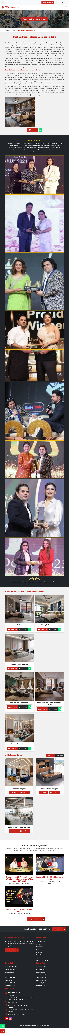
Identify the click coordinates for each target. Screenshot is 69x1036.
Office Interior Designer (49, 789)
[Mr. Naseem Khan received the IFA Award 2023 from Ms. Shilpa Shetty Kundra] (34, 459)
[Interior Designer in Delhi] (19, 772)
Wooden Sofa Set (10, 978)
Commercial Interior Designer (19, 827)
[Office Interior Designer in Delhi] (50, 772)
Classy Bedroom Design (49, 625)
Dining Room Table (41, 967)
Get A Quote (13, 629)
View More (11, 950)
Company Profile (40, 941)
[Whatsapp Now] (40, 130)
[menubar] (66, 7)
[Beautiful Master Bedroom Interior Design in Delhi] (49, 686)
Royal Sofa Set (9, 975)
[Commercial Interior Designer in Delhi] (19, 811)
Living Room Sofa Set (11, 967)
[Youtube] (6, 1018)
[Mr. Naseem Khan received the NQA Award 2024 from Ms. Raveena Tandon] (34, 508)
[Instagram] (10, 1018)
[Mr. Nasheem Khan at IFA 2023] (34, 557)
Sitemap (38, 957)
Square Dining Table (41, 978)
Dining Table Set (40, 969)
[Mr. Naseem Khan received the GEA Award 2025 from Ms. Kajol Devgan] (34, 330)
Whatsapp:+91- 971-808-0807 (17, 1005)
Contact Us (39, 952)
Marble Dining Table (41, 980)
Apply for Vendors (48, 2)
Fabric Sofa (8, 980)
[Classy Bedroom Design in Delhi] (49, 609)
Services (13, 30)
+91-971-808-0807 (14, 1002)
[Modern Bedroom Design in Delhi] (19, 648)
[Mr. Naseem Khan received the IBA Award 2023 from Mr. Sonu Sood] (34, 223)
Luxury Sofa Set (9, 972)
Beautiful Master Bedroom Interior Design (49, 704)
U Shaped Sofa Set (10, 983)
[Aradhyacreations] (2, 2)
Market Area (39, 955)
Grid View (51, 755)
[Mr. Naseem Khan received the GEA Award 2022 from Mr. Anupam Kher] (34, 365)
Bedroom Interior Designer (19, 703)
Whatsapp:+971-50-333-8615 (17, 1014)
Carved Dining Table (41, 983)
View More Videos (34, 919)
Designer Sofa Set (10, 986)
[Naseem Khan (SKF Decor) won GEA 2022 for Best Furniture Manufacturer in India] (19, 896)
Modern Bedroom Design (19, 664)
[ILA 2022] (34, 411)
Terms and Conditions (42, 960)
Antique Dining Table (41, 975)
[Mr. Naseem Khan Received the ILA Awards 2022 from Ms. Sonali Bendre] (34, 281)
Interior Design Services (19, 744)
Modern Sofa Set (10, 969)
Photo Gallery (39, 947)
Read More (13, 792)
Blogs (37, 949)
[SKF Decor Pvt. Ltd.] (8, 7)
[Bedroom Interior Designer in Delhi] (19, 686)
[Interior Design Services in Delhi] (19, 728)
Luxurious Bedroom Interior (19, 625)
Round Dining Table (41, 972)
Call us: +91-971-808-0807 (36, 929)
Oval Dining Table (40, 986)
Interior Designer (19, 789)
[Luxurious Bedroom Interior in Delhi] (19, 609)
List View (60, 755)
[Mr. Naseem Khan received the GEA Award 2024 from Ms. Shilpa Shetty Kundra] (34, 175)
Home (7, 30)
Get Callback (24, 629)
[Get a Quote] (2, 1031)
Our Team (38, 944)
